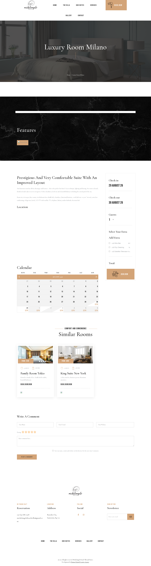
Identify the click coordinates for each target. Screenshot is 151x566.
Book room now (26, 384)
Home (68, 75)
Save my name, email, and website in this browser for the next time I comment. (77, 451)
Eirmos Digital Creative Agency (80, 562)
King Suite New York (73, 373)
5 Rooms (77, 368)
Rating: (19, 432)
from (63, 361)
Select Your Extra (118, 231)
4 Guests (26, 368)
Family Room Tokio (33, 373)
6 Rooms (37, 368)
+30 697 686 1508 (23, 515)
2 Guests (66, 368)
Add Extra (114, 237)
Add (113, 243)
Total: (112, 263)
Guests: (112, 214)
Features (26, 129)
